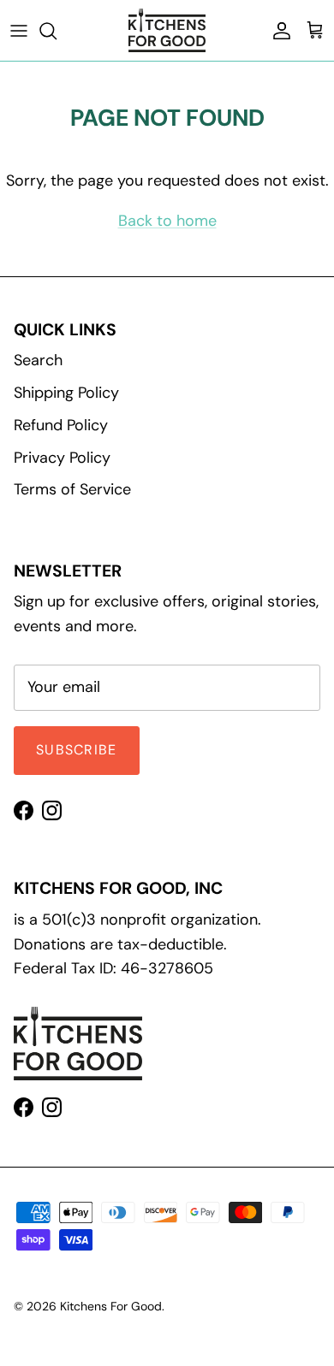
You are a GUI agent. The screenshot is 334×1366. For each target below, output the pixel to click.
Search (38, 360)
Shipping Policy (66, 392)
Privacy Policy (62, 457)
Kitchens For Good (111, 1306)
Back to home (167, 220)
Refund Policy (61, 425)
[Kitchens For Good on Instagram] (52, 810)
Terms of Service (72, 489)
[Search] (56, 31)
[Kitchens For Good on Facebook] (23, 810)
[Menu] (19, 31)
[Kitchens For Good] (167, 30)
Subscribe (76, 750)
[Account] (277, 31)
